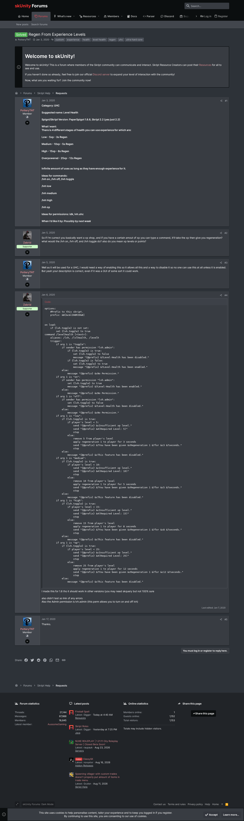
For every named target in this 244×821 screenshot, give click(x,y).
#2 (226, 233)
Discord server (101, 74)
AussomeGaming (57, 724)
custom (60, 39)
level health (99, 39)
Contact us (159, 804)
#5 (226, 619)
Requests (80, 718)
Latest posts (81, 703)
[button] (74, 16)
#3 (226, 262)
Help (207, 804)
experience (73, 39)
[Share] (221, 101)
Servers (79, 750)
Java (77, 732)
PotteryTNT (24, 39)
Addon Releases (84, 765)
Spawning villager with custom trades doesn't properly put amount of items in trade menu (97, 777)
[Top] (222, 804)
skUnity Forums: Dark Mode (38, 804)
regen (112, 39)
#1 (226, 100)
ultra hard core (134, 39)
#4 (226, 295)
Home (215, 804)
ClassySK (84, 758)
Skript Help (81, 786)
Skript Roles (81, 726)
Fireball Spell (82, 711)
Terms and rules (177, 804)
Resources (205, 64)
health (86, 39)
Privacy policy (195, 804)
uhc (121, 39)
